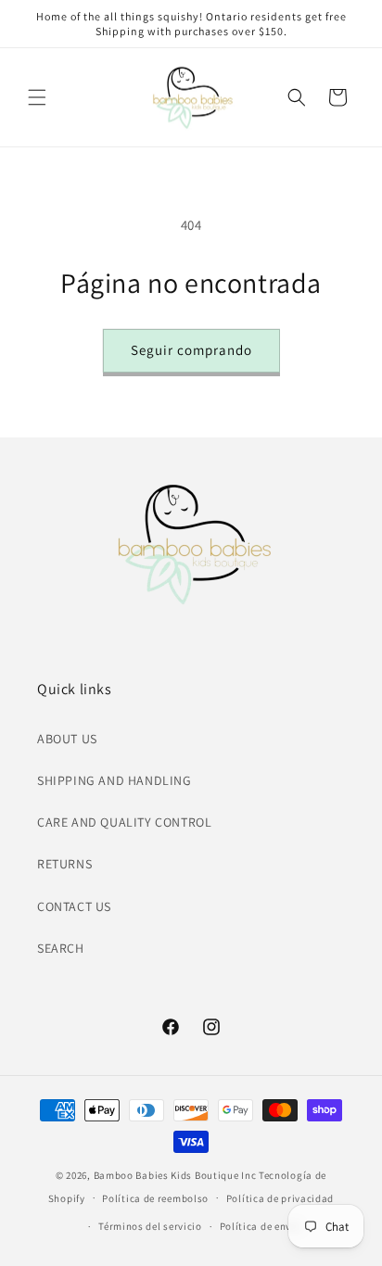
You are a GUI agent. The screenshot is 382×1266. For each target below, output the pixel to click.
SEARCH (60, 948)
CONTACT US (74, 906)
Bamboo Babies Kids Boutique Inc (175, 1175)
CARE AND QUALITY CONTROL (124, 822)
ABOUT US (67, 738)
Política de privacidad (280, 1198)
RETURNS (64, 863)
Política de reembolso (155, 1198)
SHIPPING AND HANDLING (114, 780)
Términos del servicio (150, 1226)
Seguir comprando (191, 350)
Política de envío (260, 1226)
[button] (37, 97)
